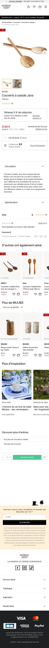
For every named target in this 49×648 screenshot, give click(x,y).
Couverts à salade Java (10, 24)
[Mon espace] (28, 7)
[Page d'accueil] (6, 7)
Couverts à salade (27, 22)
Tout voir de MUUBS (11, 307)
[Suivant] (44, 52)
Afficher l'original (24, 236)
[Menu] (46, 7)
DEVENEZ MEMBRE (15, 1)
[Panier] (40, 7)
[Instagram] (24, 567)
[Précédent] (4, 52)
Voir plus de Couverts (12, 444)
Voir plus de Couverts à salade (16, 439)
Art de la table (7, 22)
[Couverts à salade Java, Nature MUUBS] (24, 52)
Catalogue (7, 588)
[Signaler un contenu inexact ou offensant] (45, 236)
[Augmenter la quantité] (10, 457)
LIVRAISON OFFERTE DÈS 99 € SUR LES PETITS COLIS (26, 2)
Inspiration (7, 597)
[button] (7, 103)
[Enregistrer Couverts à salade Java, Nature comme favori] (44, 457)
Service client (9, 579)
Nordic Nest (8, 606)
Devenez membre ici (37, 117)
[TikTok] (31, 567)
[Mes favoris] (34, 7)
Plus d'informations (37, 145)
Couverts (16, 22)
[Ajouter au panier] (18, 294)
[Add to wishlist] (14, 294)
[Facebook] (17, 567)
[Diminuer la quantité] (3, 457)
